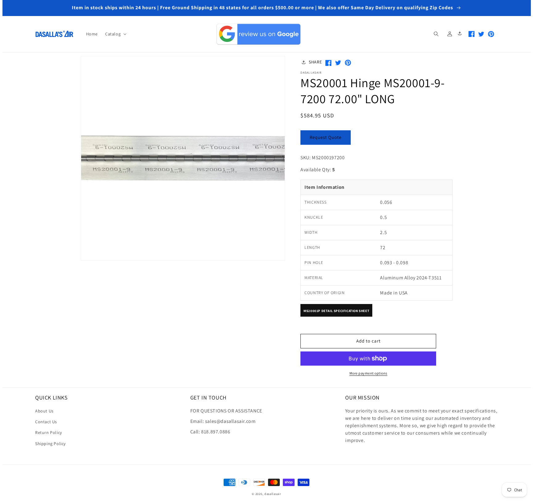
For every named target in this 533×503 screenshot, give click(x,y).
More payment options (368, 373)
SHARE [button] (315, 62)
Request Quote (325, 137)
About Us (44, 411)
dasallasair (272, 494)
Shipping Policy (50, 443)
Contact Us (46, 421)
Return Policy (48, 432)
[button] (115, 33)
